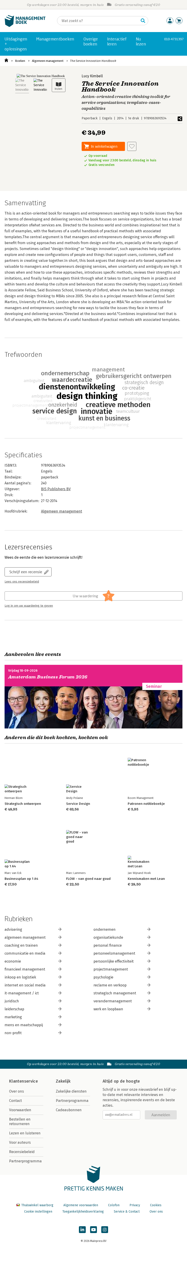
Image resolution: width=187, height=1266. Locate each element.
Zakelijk (63, 1081)
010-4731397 (174, 39)
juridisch (12, 1001)
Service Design (78, 804)
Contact (15, 1100)
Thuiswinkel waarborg (37, 1205)
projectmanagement (111, 969)
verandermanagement (113, 1001)
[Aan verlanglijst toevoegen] (131, 146)
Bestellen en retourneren (20, 1121)
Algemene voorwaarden (80, 1205)
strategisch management (115, 993)
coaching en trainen (21, 945)
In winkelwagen (104, 146)
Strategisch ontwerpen (23, 804)
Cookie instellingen (38, 1211)
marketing (13, 1017)
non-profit (13, 1033)
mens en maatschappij (24, 1025)
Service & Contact (127, 1211)
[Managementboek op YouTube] (93, 1229)
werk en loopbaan (108, 1009)
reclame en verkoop (110, 985)
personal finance (108, 945)
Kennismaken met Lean (146, 879)
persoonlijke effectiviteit (114, 961)
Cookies (155, 1205)
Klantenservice (23, 1081)
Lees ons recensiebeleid (22, 581)
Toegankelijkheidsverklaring (83, 1211)
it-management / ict (22, 993)
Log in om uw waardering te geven (29, 606)
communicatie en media (25, 953)
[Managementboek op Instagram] (104, 1229)
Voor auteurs (20, 1142)
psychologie (103, 977)
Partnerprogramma (25, 1161)
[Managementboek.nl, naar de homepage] (25, 26)
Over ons (16, 1091)
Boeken (20, 61)
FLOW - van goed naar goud (88, 879)
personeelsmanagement (114, 953)
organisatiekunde (108, 937)
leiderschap (14, 1009)
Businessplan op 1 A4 (21, 879)
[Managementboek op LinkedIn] (82, 1229)
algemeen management (25, 937)
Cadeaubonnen (69, 1110)
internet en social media (25, 985)
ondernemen (105, 929)
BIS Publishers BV (56, 489)
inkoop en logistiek (20, 977)
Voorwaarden (20, 1110)
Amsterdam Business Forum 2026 (48, 677)
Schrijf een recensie (25, 572)
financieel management (25, 969)
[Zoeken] (143, 20)
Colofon (113, 1205)
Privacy (135, 1205)
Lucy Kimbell (92, 76)
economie (13, 961)
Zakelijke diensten (71, 1091)
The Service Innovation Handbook (93, 61)
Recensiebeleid (22, 1152)
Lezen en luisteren (25, 1133)
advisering (13, 929)
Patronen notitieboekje (146, 804)
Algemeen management (47, 61)
